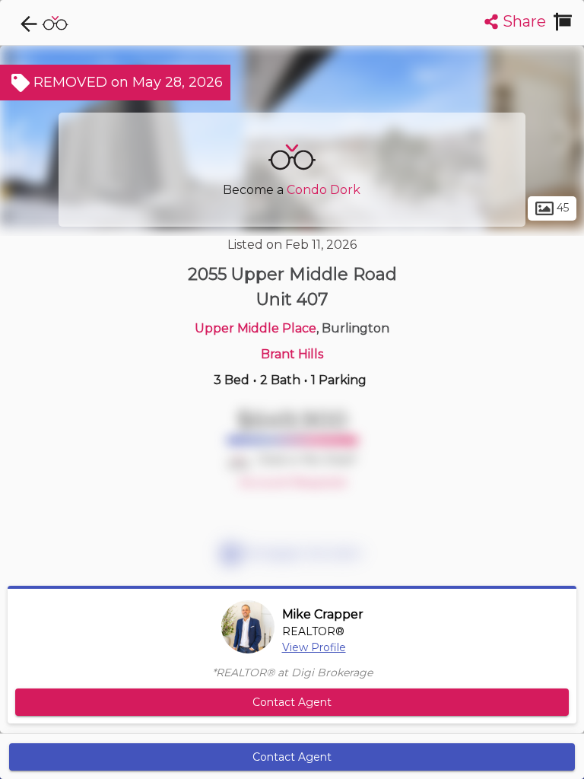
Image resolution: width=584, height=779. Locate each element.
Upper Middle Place (255, 328)
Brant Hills (292, 354)
